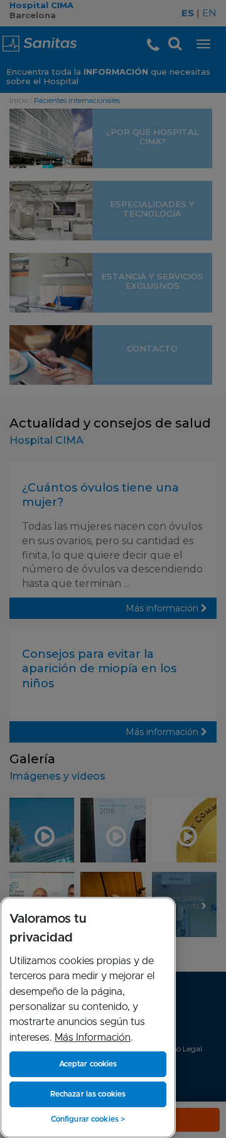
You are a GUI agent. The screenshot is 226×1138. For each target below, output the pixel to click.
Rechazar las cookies (88, 1094)
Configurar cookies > (88, 1119)
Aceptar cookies (88, 1064)
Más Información (93, 1038)
